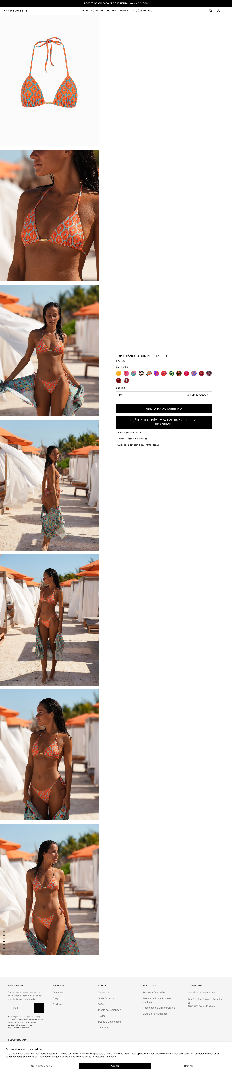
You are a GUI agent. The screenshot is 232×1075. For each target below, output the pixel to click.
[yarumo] (133, 373)
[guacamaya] (186, 373)
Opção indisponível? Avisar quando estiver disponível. (164, 422)
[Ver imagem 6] (4, 948)
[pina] (171, 373)
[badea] (141, 373)
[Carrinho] (227, 11)
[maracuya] (156, 373)
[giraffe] (118, 380)
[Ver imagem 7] (4, 951)
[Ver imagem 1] (4, 932)
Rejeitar (188, 1066)
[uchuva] (164, 373)
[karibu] (149, 373)
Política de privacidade (104, 1056)
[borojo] (126, 373)
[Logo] (16, 10)
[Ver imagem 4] (4, 941)
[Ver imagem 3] (4, 938)
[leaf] (126, 380)
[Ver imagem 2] (4, 935)
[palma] (179, 373)
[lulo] (118, 373)
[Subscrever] (39, 1008)
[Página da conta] (219, 11)
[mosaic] (201, 373)
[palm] (209, 373)
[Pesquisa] (211, 11)
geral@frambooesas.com (201, 992)
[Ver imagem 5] (4, 945)
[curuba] (194, 373)
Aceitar (115, 1066)
